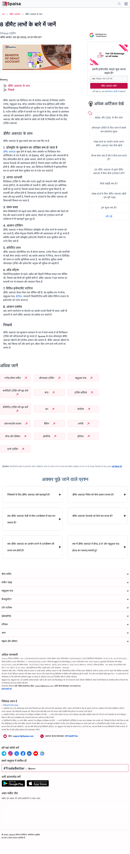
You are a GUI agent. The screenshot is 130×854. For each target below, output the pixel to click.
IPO (47, 392)
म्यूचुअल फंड (81, 377)
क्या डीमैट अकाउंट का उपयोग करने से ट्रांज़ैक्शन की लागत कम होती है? (30, 547)
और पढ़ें (109, 216)
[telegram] (4, 753)
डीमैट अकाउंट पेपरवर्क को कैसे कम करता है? (92, 515)
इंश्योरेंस (47, 436)
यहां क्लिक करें (117, 466)
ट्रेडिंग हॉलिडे (81, 392)
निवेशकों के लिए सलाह (10, 705)
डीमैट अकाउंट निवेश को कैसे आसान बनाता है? (93, 494)
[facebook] (23, 753)
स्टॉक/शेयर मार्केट (13, 377)
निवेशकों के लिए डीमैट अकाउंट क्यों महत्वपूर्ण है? (28, 494)
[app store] (38, 784)
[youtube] (35, 753)
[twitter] (16, 753)
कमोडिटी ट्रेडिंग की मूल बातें (15, 390)
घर (3, 14)
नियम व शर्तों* (112, 91)
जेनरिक (81, 409)
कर (47, 409)
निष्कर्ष (11, 90)
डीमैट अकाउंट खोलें (109, 85)
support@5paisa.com (23, 736)
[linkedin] (29, 753)
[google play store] (13, 784)
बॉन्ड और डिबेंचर (13, 436)
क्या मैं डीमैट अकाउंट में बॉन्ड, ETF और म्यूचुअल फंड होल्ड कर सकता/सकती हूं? (95, 547)
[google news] (42, 753)
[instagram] (10, 753)
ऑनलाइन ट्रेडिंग (47, 377)
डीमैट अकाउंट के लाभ (19, 86)
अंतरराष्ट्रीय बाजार (13, 423)
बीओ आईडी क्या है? (109, 183)
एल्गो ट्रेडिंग (13, 448)
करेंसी (81, 423)
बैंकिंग (47, 423)
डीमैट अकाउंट (9, 151)
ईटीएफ (19, 296)
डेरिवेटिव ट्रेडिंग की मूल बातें (15, 407)
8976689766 (71, 736)
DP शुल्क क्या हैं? (109, 207)
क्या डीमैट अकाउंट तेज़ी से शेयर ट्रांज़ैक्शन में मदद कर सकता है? (31, 519)
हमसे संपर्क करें (7, 689)
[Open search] (119, 4)
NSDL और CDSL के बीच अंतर (109, 117)
